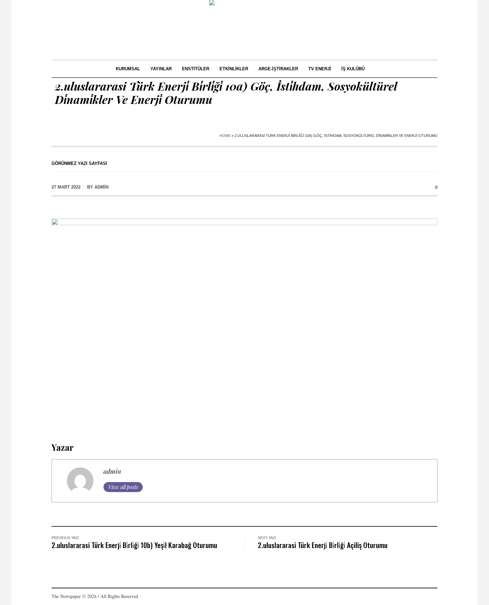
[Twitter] (422, 597)
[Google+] (402, 597)
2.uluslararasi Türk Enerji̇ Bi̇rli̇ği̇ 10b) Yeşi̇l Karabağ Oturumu (134, 545)
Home (225, 136)
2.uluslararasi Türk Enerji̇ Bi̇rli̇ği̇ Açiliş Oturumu (323, 545)
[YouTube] (432, 597)
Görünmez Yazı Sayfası (79, 163)
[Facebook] (392, 597)
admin (112, 471)
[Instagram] (412, 597)
